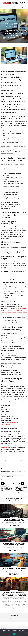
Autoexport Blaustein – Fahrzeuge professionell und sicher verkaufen (14, 520)
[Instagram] (4, 618)
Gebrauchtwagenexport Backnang (8, 476)
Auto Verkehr (18, 28)
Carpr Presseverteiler (12, 37)
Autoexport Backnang (21, 471)
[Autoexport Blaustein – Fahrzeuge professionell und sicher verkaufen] (14, 511)
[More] (22, 483)
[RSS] (8, 618)
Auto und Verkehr (10, 28)
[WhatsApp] (16, 483)
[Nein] (26, 632)
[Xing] (12, 618)
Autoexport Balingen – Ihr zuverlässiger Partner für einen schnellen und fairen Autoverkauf (14, 545)
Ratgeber (14, 541)
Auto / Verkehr (5, 23)
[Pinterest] (13, 483)
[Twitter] (10, 483)
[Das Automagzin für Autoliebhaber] (14, 3)
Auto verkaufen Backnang (10, 471)
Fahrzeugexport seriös (17, 474)
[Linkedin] (19, 483)
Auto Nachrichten (18, 26)
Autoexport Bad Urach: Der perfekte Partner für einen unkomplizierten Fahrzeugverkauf (14, 569)
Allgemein (14, 567)
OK (14, 634)
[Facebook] (7, 483)
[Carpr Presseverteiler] (4, 38)
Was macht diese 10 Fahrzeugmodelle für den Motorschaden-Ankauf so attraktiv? (6, 489)
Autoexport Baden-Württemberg (8, 473)
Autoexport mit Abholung (7, 474)
